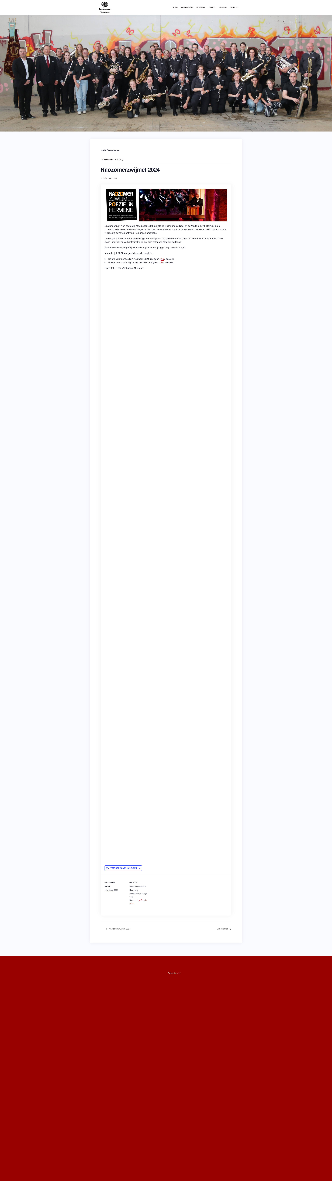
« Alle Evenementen (110, 150)
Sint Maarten (223, 928)
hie (162, 258)
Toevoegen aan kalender (123, 868)
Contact (234, 7)
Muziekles (200, 7)
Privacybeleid (174, 973)
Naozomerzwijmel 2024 (119, 928)
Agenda (212, 7)
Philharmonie (187, 7)
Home (175, 7)
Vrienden (223, 7)
